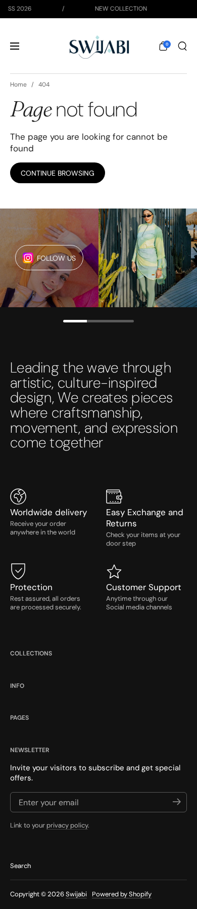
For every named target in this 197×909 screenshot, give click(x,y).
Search (20, 865)
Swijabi (76, 894)
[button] (163, 46)
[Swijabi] (98, 46)
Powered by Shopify (122, 894)
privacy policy (67, 825)
